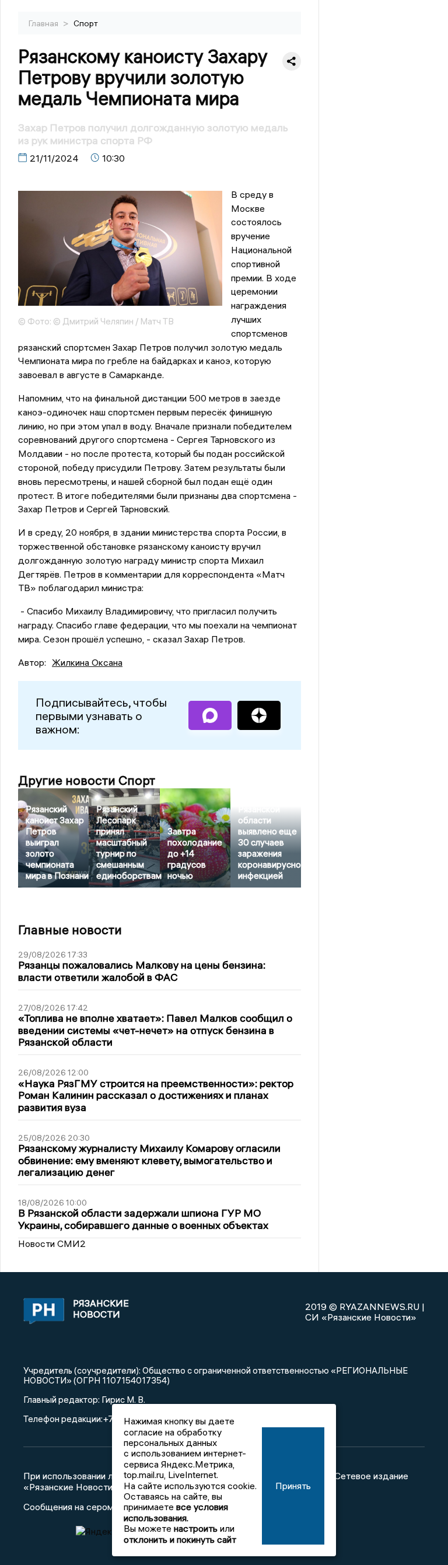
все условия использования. (176, 1512)
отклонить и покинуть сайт (180, 1539)
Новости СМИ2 (52, 1243)
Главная (44, 23)
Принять (293, 1485)
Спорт (86, 23)
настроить (196, 1528)
